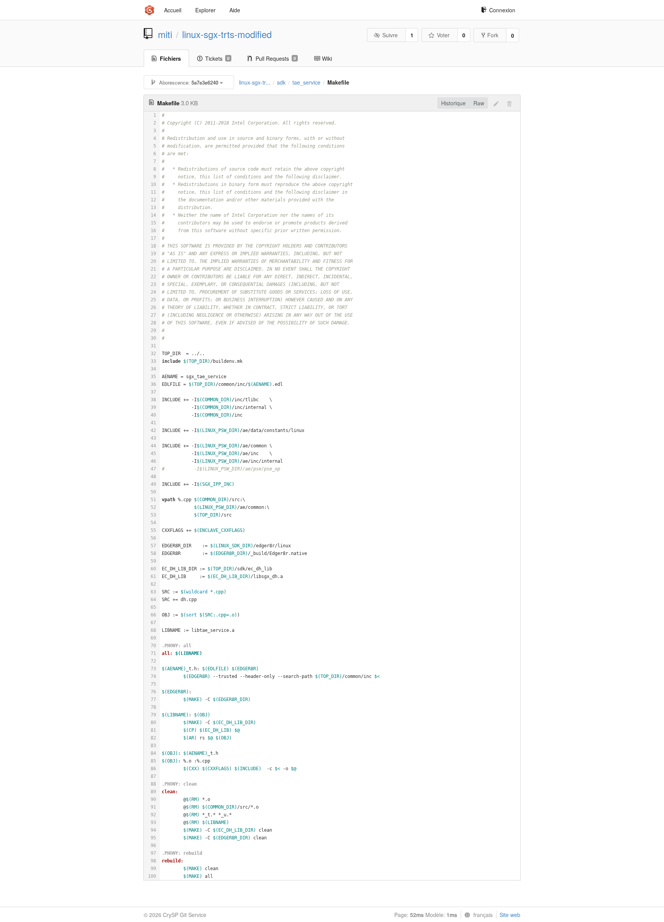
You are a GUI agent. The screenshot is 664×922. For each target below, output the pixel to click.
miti (165, 34)
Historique (453, 103)
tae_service (306, 82)
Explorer (205, 10)
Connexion (502, 10)
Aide (234, 10)
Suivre (390, 35)
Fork (492, 35)
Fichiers (170, 58)
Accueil (172, 10)
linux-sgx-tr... (254, 82)
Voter (443, 35)
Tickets (217, 58)
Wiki (327, 58)
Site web (510, 915)
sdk (281, 82)
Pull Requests (276, 58)
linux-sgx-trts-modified (227, 34)
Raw (478, 103)
